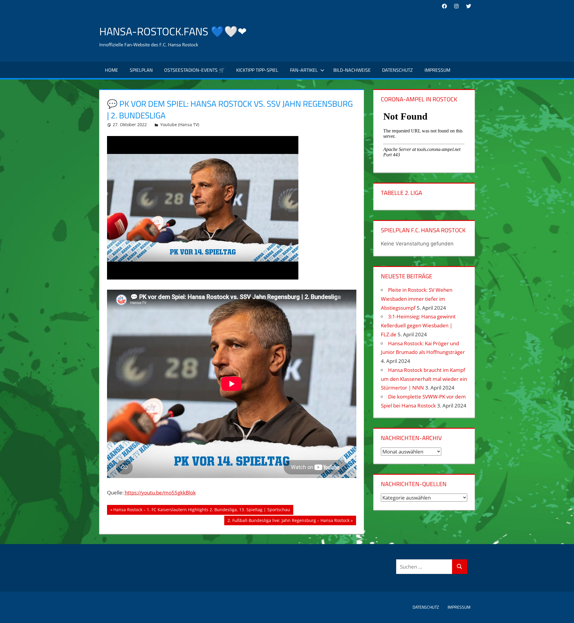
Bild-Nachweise (352, 70)
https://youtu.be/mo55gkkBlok (160, 492)
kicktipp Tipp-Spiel (257, 70)
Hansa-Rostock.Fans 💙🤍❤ (173, 31)
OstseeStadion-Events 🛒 (194, 70)
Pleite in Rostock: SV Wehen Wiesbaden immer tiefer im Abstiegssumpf (416, 298)
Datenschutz (397, 70)
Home (111, 70)
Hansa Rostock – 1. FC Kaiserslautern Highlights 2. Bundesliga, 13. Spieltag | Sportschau (201, 510)
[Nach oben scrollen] (564, 613)
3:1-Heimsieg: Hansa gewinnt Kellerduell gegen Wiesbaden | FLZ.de (418, 325)
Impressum (437, 70)
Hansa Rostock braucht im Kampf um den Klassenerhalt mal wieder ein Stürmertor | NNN (424, 379)
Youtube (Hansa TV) (179, 124)
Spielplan (141, 70)
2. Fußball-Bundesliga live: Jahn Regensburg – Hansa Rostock (288, 521)
